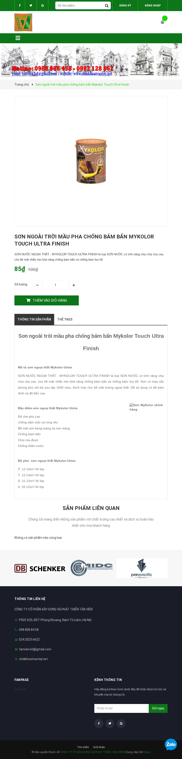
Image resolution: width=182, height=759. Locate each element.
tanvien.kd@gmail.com (35, 649)
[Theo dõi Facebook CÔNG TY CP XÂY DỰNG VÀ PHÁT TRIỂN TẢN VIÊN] (20, 5)
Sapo (147, 752)
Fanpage (20, 689)
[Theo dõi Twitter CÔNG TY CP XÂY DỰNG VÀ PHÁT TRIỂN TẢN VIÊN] (31, 5)
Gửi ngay (158, 708)
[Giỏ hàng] (164, 22)
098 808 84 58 (29, 629)
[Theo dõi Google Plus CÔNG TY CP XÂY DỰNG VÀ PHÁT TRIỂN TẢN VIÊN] (42, 5)
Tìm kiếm (83, 747)
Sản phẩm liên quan (91, 508)
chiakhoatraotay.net (33, 659)
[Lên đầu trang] (169, 733)
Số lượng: (21, 284)
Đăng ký (125, 5)
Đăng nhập (153, 5)
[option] (39, 568)
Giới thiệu (99, 747)
